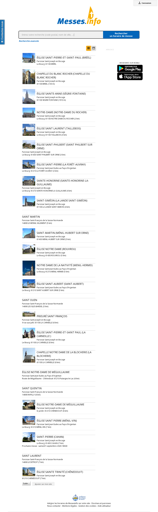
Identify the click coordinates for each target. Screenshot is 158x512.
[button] (88, 48)
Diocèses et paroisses (101, 503)
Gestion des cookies (87, 506)
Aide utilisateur (104, 506)
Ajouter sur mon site (43, 484)
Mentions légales (69, 506)
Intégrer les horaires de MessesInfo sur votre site (68, 503)
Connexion (146, 3)
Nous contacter (54, 506)
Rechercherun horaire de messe (121, 34)
